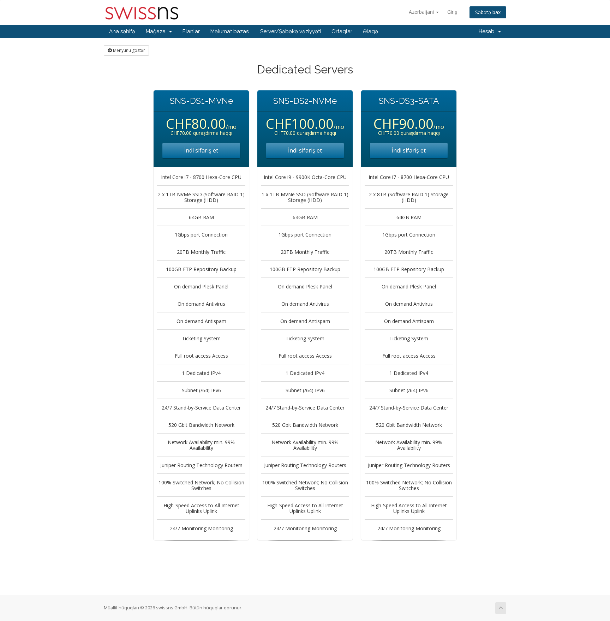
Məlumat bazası (230, 31)
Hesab (488, 31)
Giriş (452, 11)
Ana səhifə (122, 31)
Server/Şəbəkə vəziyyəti (290, 31)
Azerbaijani (422, 11)
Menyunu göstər (128, 50)
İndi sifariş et (201, 150)
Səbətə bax (488, 12)
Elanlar (191, 31)
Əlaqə (370, 31)
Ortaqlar (341, 31)
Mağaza (157, 31)
